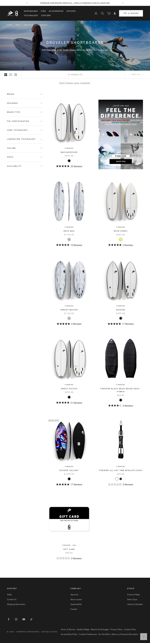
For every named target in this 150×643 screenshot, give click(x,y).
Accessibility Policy (69, 634)
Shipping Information (16, 604)
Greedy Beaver (69, 310)
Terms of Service (68, 629)
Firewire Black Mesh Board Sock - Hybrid (120, 390)
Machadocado (69, 152)
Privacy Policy (116, 629)
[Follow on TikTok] (31, 619)
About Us (74, 594)
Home (9, 25)
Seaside (120, 310)
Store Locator (76, 599)
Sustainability (76, 604)
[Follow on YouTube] (23, 619)
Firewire (69, 148)
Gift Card (69, 549)
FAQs (9, 594)
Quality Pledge (83, 629)
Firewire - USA (69, 545)
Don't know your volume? (75, 83)
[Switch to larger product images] (5, 75)
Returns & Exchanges (100, 629)
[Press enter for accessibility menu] (115, 13)
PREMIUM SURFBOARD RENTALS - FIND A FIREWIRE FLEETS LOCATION (75, 3)
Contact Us (11, 599)
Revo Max (69, 231)
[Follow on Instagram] (16, 619)
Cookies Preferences (88, 634)
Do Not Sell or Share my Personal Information (118, 634)
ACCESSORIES (56, 11)
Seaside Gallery (69, 470)
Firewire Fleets (133, 594)
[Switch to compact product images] (15, 75)
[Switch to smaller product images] (10, 75)
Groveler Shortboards (35, 25)
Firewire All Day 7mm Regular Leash (120, 470)
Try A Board (131, 13)
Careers (73, 609)
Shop (18, 25)
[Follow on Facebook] (8, 619)
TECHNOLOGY (31, 15)
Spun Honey (121, 231)
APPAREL (71, 11)
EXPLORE (46, 15)
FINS (43, 11)
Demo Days (132, 599)
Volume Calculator (135, 604)
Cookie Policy (130, 629)
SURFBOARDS (31, 11)
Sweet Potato (69, 389)
